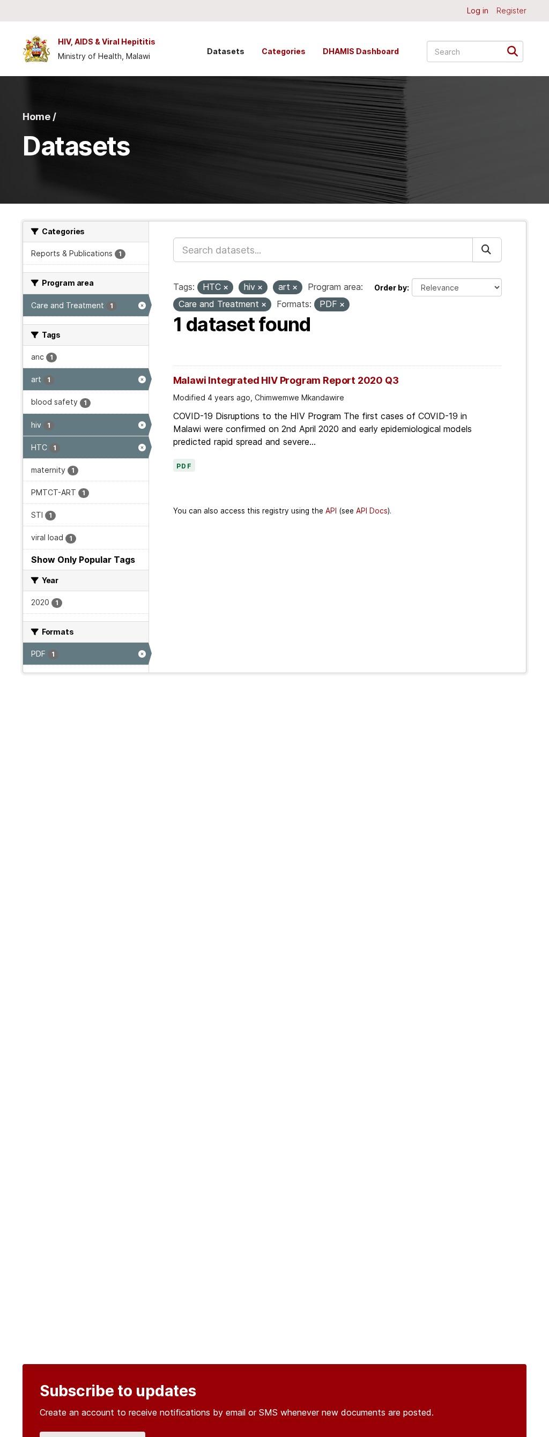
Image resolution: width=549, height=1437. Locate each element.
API (331, 511)
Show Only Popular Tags (83, 559)
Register (511, 10)
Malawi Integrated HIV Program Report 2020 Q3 (286, 380)
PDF (184, 466)
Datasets (225, 51)
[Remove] (226, 288)
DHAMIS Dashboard (361, 51)
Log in (477, 10)
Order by (390, 287)
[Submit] (516, 50)
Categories (284, 51)
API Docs (372, 511)
